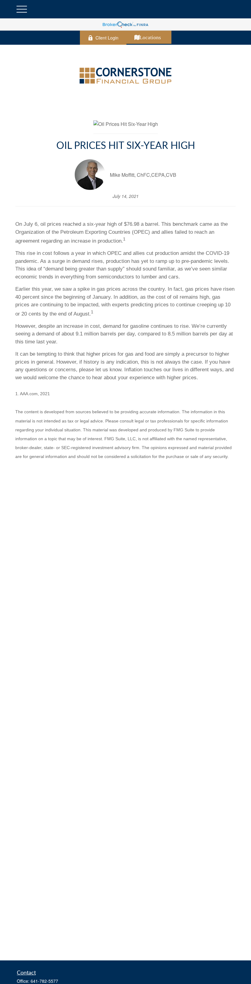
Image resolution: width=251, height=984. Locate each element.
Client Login (107, 38)
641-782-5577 (44, 981)
